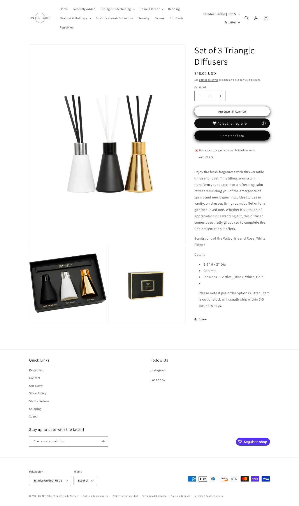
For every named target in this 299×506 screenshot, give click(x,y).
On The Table (45, 495)
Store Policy (37, 393)
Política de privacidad (125, 495)
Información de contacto (209, 495)
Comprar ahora (232, 136)
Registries (36, 370)
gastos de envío (208, 79)
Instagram (158, 370)
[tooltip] (263, 123)
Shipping (35, 408)
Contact (34, 378)
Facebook (158, 379)
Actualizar (206, 157)
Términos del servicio (154, 495)
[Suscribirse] (103, 441)
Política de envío (180, 495)
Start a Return (39, 401)
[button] (117, 9)
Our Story (35, 386)
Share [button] (203, 319)
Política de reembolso (95, 495)
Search (34, 416)
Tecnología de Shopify (66, 495)
